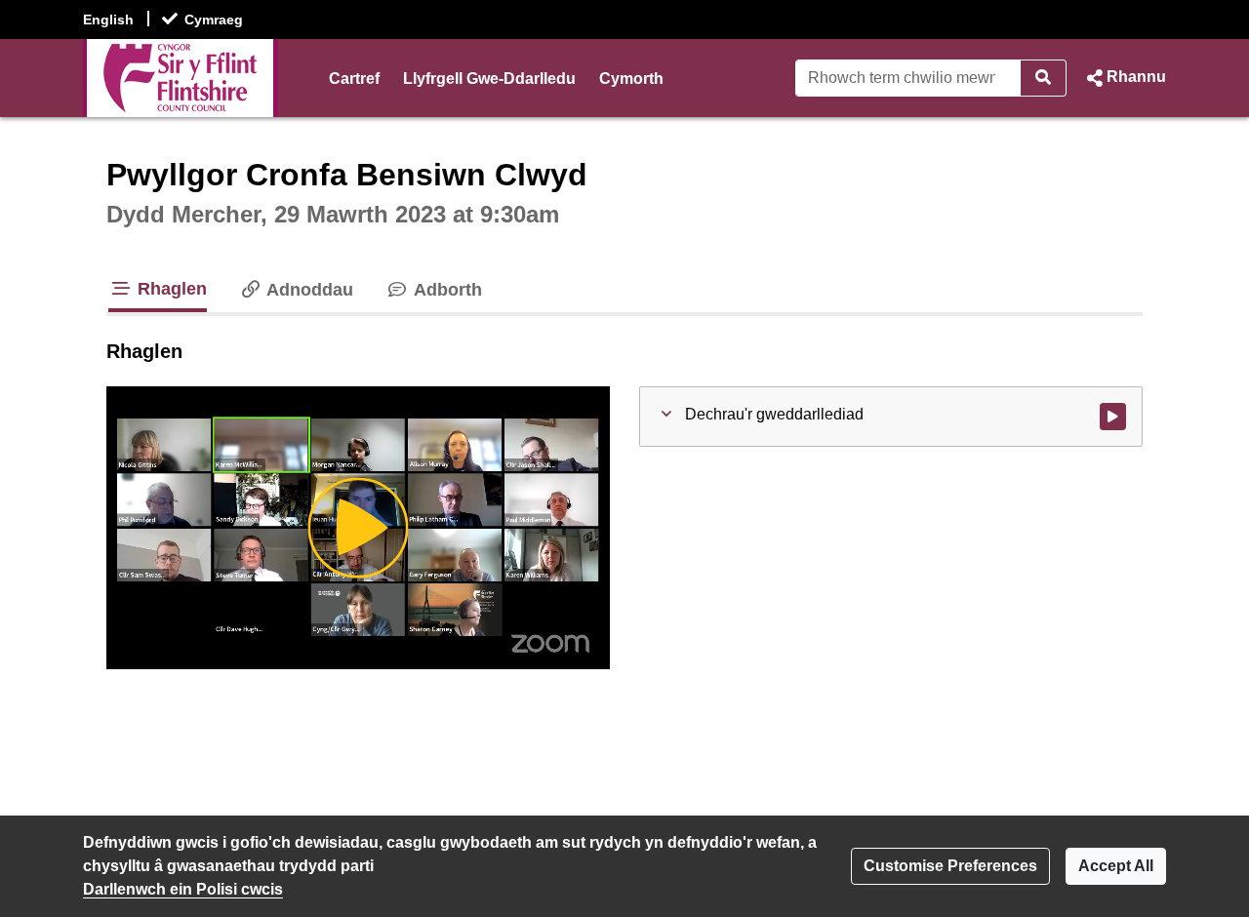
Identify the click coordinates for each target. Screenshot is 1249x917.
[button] (1124, 78)
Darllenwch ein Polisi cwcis (183, 889)
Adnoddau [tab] (307, 289)
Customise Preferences (950, 865)
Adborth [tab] (445, 289)
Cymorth (631, 78)
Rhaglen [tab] (170, 289)
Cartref (354, 78)
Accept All (1115, 865)
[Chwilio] (1044, 78)
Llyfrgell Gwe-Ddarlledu (489, 78)
